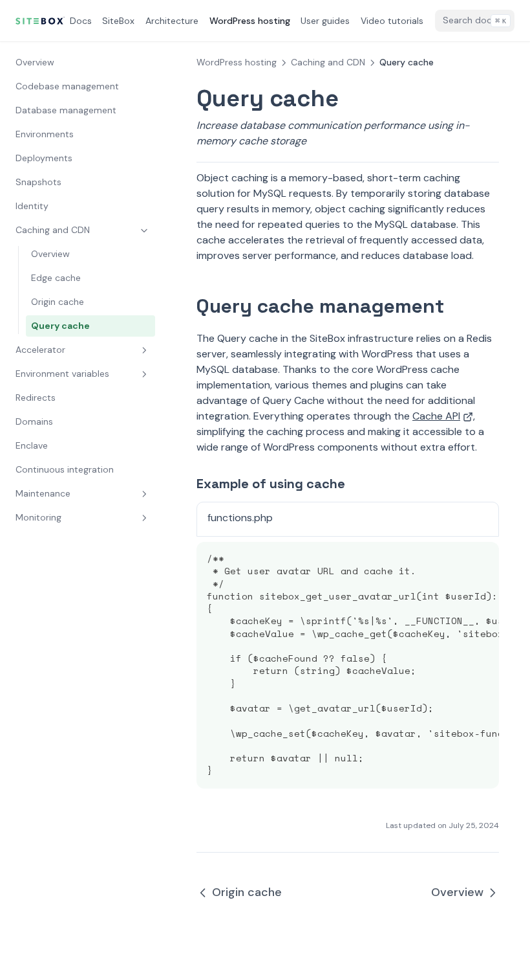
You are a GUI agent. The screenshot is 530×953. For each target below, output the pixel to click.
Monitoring (38, 517)
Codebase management (67, 86)
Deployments (44, 158)
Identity (32, 206)
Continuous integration (65, 469)
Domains (34, 421)
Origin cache (57, 302)
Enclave (32, 445)
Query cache (60, 325)
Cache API (436, 416)
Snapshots (38, 182)
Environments (45, 134)
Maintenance (43, 493)
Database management (66, 110)
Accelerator (40, 349)
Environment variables (62, 373)
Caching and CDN (53, 230)
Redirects (36, 397)
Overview (35, 62)
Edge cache (56, 278)
